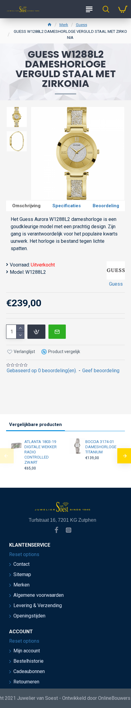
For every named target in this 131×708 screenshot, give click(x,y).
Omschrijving (26, 205)
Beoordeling (106, 205)
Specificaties (66, 205)
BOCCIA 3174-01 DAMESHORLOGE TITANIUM (100, 446)
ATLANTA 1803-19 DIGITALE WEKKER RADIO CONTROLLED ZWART (40, 452)
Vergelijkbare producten (35, 424)
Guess (81, 24)
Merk (63, 24)
